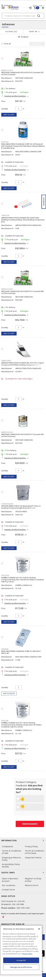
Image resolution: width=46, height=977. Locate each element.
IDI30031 (5, 142)
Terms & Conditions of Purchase (34, 852)
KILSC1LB (4, 721)
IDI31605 (5, 649)
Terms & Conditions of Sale (11, 852)
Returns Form (31, 885)
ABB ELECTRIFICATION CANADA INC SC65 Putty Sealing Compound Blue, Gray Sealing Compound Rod (22, 220)
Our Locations (8, 885)
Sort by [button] (33, 32)
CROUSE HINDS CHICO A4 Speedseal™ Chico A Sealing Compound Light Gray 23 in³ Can (21, 507)
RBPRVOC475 (7, 70)
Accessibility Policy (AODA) (11, 865)
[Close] (39, 929)
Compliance (7, 846)
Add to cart (9, 115)
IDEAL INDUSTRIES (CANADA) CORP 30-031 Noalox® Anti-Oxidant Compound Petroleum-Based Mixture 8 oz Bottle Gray (23, 146)
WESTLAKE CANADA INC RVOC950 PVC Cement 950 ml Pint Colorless (22, 292)
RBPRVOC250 (7, 432)
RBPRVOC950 (7, 289)
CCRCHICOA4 (7, 504)
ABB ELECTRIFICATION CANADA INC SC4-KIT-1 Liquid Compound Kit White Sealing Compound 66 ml (22, 364)
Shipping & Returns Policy (11, 858)
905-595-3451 (23, 908)
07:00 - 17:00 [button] (37, 6)
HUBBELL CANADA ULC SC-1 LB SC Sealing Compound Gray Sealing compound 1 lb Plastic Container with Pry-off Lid (21, 725)
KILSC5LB (5, 575)
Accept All (21, 960)
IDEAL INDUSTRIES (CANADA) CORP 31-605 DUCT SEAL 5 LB (21, 652)
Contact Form (8, 889)
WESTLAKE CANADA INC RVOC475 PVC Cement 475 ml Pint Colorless (22, 73)
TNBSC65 (5, 215)
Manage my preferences (21, 967)
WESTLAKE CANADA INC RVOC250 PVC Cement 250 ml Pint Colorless (22, 435)
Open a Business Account (10, 879)
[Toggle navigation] (3, 7)
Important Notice (33, 857)
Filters (11, 32)
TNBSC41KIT (6, 361)
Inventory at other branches (15, 96)
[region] (21, 950)
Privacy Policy (31, 846)
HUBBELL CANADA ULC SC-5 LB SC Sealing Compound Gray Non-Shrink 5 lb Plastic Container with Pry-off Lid (22, 580)
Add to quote (9, 693)
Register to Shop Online (33, 879)
